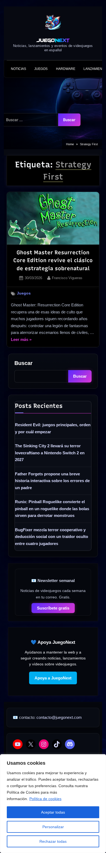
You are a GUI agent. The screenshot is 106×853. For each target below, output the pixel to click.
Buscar (23, 363)
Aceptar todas (53, 812)
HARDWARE (65, 69)
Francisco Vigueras (67, 278)
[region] (53, 803)
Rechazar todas (53, 841)
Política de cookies (45, 799)
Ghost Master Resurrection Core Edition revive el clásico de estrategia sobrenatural (53, 260)
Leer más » (21, 340)
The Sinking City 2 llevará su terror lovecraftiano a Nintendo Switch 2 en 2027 (50, 453)
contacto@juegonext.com (59, 717)
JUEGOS (41, 69)
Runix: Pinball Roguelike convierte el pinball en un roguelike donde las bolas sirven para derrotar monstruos (52, 508)
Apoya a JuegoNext (53, 678)
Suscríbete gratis (53, 608)
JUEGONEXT (53, 40)
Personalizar (53, 827)
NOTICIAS (18, 69)
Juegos (24, 293)
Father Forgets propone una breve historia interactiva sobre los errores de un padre (52, 481)
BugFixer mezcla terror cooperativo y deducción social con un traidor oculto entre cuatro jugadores (51, 536)
